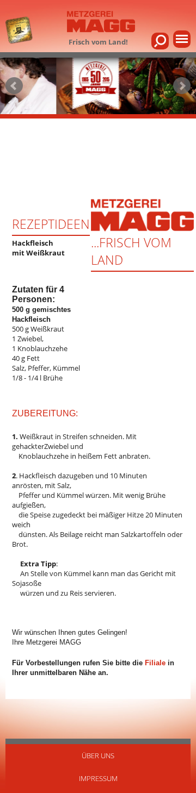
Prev (14, 86)
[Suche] (160, 41)
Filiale (155, 663)
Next (182, 86)
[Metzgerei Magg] (100, 23)
